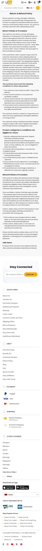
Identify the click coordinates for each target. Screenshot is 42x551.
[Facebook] (4, 544)
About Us (6, 296)
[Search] (38, 8)
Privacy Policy (27, 537)
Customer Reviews (10, 357)
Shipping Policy (8, 321)
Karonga (6, 465)
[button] (24, 2)
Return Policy (8, 361)
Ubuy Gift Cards (9, 379)
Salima (5, 468)
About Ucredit (8, 372)
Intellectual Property (11, 307)
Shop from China (26, 523)
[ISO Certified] (23, 507)
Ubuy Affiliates (8, 376)
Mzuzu (5, 450)
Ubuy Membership (10, 329)
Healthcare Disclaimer (11, 336)
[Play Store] (22, 488)
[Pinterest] (22, 544)
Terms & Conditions (11, 537)
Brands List (7, 353)
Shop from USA (9, 517)
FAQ (4, 368)
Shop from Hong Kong (28, 520)
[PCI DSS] (8, 507)
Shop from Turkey (10, 526)
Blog (4, 364)
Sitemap (6, 310)
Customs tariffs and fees (13, 318)
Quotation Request (10, 303)
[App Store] (9, 488)
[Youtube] (13, 544)
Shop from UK (23, 517)
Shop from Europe (26, 526)
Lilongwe (6, 442)
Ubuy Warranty (9, 332)
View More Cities (9, 472)
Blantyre (6, 446)
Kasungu (6, 457)
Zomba (5, 453)
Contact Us (7, 299)
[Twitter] (18, 544)
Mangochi (6, 461)
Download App (8, 350)
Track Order (7, 314)
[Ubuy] (9, 2)
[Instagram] (9, 544)
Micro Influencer (9, 325)
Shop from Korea (10, 523)
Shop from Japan (10, 520)
